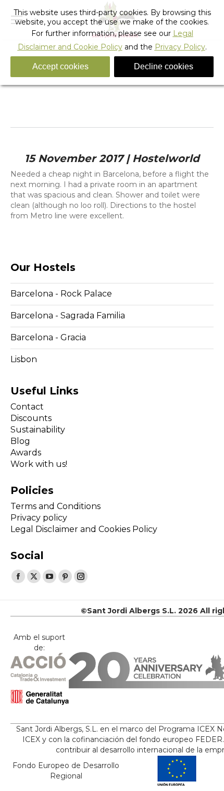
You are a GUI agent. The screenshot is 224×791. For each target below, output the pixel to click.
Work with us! (38, 464)
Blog (20, 441)
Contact (27, 407)
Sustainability (37, 430)
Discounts (31, 418)
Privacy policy (38, 518)
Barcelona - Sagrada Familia (67, 315)
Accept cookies (60, 66)
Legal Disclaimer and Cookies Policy (83, 529)
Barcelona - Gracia (48, 337)
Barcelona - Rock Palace (61, 294)
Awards (25, 453)
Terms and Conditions (55, 506)
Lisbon (23, 359)
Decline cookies (163, 66)
